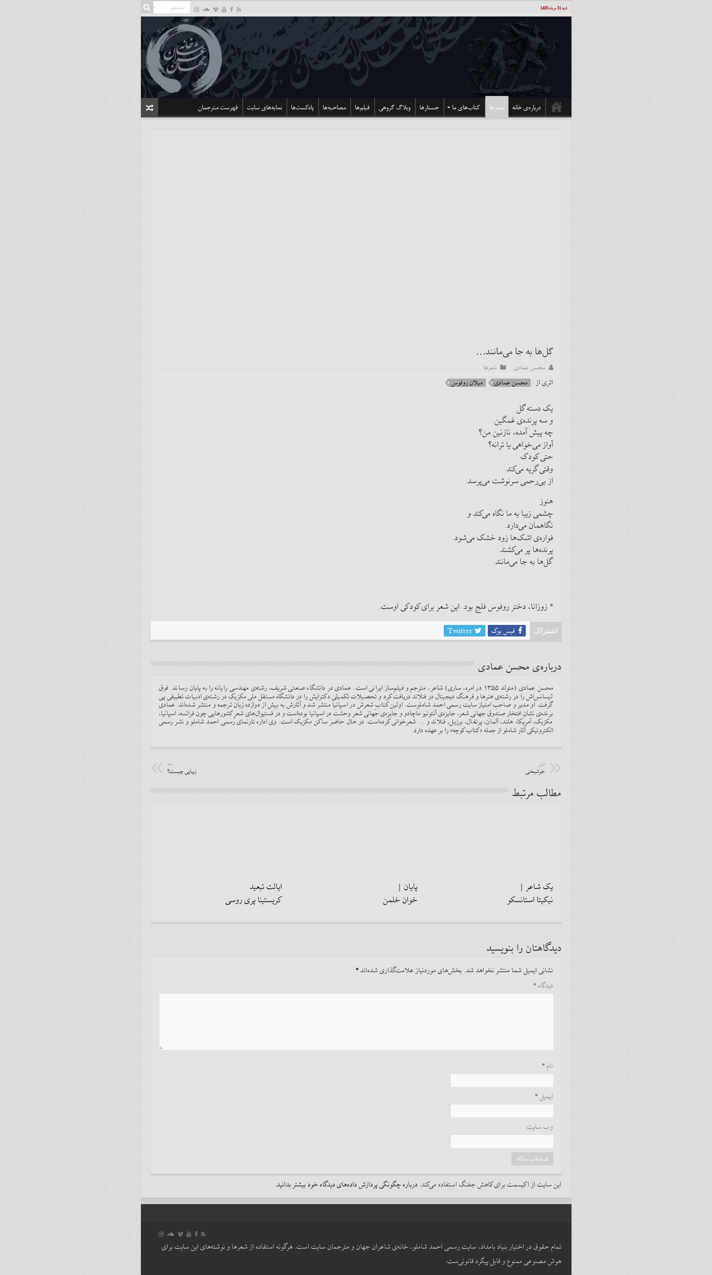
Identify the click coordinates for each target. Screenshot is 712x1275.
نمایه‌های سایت (264, 107)
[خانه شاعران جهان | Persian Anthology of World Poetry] (356, 56)
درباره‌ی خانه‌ (527, 107)
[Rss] (239, 9)
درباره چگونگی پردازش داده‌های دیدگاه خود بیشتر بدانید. (346, 1185)
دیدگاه (543, 986)
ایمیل (544, 1096)
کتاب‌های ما (466, 107)
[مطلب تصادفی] (149, 107)
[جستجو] (147, 7)
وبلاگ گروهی (395, 107)
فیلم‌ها (362, 107)
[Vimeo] (215, 9)
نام (547, 1066)
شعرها (497, 107)
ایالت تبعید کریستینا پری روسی (254, 893)
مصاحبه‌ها (334, 107)
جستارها (429, 107)
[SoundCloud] (206, 9)
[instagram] (196, 9)
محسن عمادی (530, 367)
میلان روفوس (467, 383)
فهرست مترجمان (218, 107)
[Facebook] (231, 9)
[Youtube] (224, 9)
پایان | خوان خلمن (400, 893)
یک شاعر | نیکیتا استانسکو (530, 893)
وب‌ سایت (540, 1127)
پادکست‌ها (302, 107)
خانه (556, 106)
